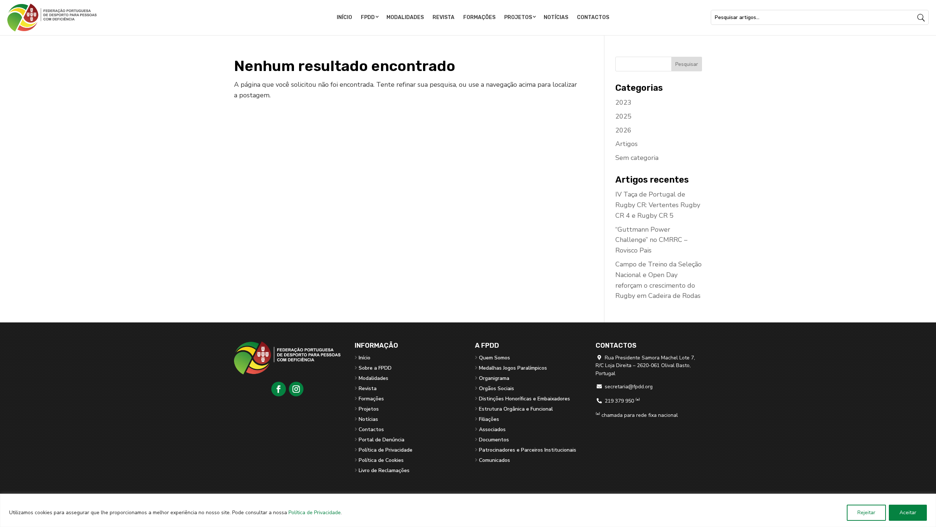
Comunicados (494, 460)
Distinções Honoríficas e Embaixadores (524, 398)
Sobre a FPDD (375, 368)
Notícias (556, 17)
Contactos (593, 17)
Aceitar (907, 512)
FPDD (368, 17)
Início (344, 17)
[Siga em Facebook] (278, 389)
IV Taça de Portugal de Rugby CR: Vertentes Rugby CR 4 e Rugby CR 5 (657, 205)
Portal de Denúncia (381, 439)
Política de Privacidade (314, 512)
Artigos (626, 143)
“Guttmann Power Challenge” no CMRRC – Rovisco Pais (651, 240)
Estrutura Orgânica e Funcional (516, 408)
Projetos (518, 17)
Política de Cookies (381, 460)
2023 (623, 102)
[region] (468, 510)
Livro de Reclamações (384, 470)
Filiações (489, 419)
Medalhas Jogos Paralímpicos (513, 368)
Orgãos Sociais (496, 388)
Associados (492, 429)
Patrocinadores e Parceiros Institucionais (527, 449)
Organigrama (494, 378)
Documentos (494, 439)
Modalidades (405, 17)
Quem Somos (494, 357)
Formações (479, 17)
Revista (443, 17)
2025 (623, 116)
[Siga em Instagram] (296, 389)
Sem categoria (636, 157)
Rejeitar (866, 512)
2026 (623, 130)
